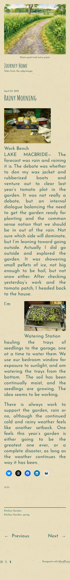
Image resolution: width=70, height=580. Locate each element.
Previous (20, 536)
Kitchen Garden (12, 511)
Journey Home (16, 65)
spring (26, 515)
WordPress (64, 561)
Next (53, 536)
